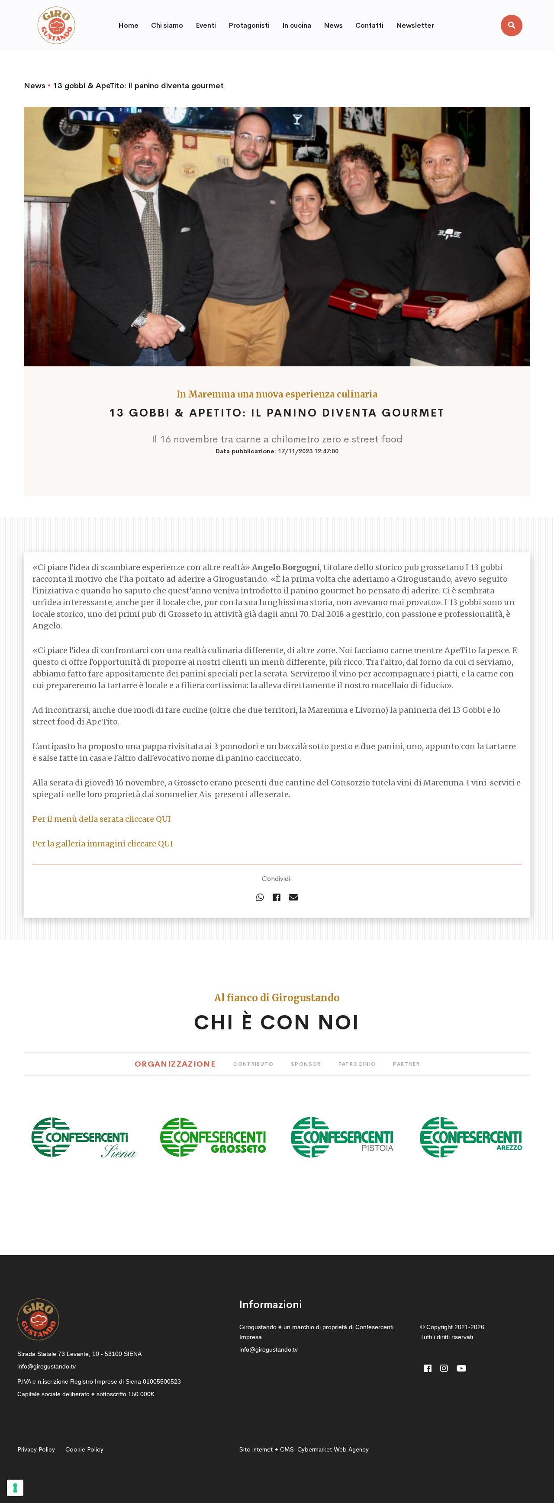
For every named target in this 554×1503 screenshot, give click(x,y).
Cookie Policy (84, 1449)
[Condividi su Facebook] (276, 898)
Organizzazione (175, 1064)
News (34, 85)
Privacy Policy (36, 1449)
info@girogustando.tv (46, 1366)
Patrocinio (357, 1064)
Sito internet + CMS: (304, 1449)
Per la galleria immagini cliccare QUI (102, 844)
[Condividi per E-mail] (293, 898)
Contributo (253, 1064)
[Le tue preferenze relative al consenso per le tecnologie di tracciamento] (15, 1488)
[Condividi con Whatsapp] (260, 898)
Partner (406, 1064)
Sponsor (306, 1064)
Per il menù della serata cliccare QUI (101, 819)
